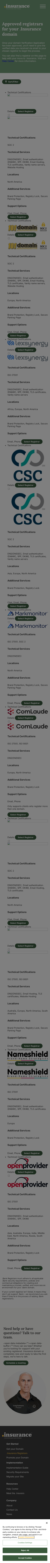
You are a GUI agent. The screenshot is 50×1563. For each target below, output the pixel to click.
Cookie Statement (26, 1537)
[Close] (47, 1523)
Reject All (25, 1550)
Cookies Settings (25, 1543)
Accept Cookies (25, 1558)
